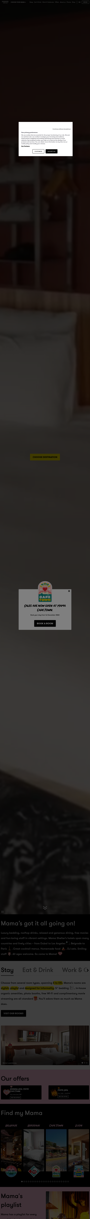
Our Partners (25, 146)
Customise (38, 151)
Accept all (52, 151)
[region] (46, 139)
